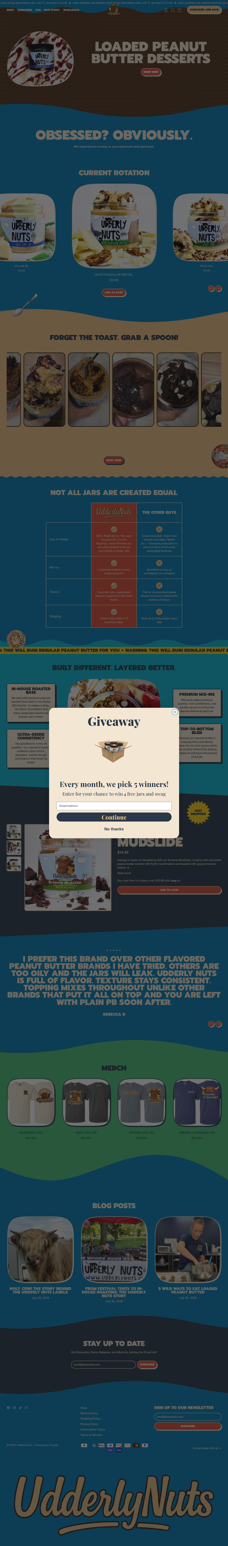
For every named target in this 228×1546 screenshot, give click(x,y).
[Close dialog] (175, 712)
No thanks (114, 829)
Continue (114, 817)
